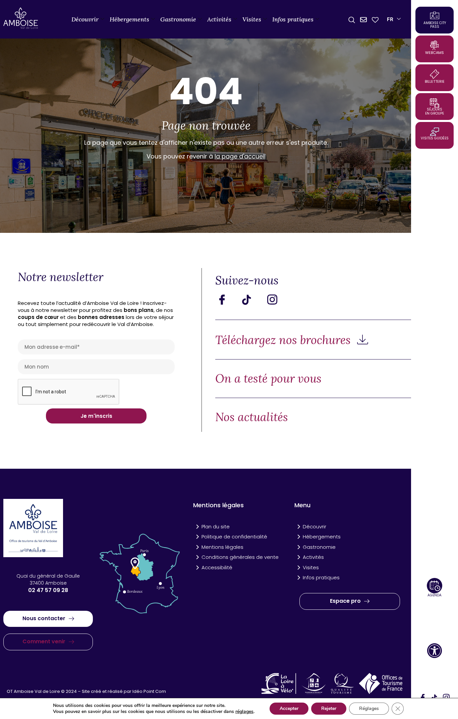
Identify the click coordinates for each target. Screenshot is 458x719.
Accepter (289, 708)
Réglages (369, 708)
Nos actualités (251, 417)
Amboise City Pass (434, 24)
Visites (251, 19)
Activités (219, 19)
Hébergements (129, 19)
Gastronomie (178, 19)
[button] (434, 650)
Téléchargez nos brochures (284, 340)
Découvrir (85, 19)
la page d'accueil (240, 156)
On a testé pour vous (268, 378)
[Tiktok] (252, 300)
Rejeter (328, 708)
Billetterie (435, 81)
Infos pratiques (292, 19)
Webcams (434, 52)
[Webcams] (434, 45)
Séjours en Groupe (434, 111)
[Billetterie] (434, 74)
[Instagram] (277, 300)
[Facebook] (227, 300)
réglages (244, 712)
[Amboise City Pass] (434, 15)
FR (390, 19)
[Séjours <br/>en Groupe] (434, 103)
